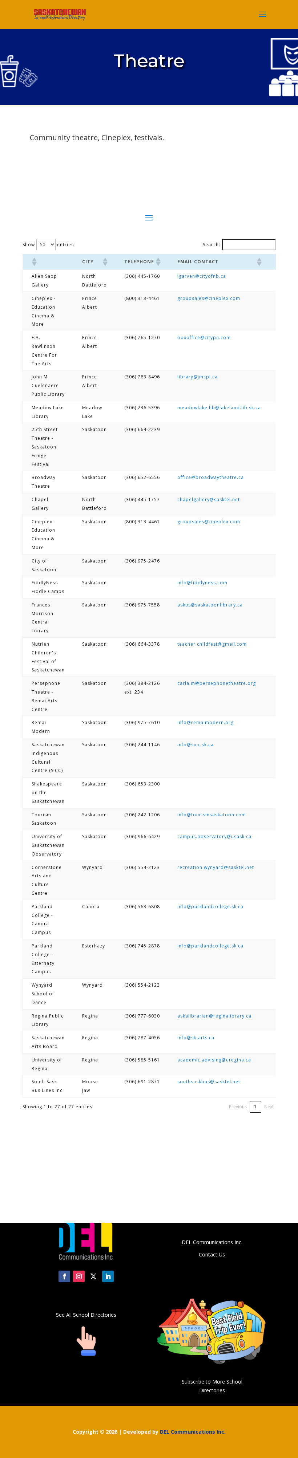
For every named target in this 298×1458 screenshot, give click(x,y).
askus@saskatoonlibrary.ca (210, 605)
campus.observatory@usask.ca (214, 836)
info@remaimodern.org (205, 722)
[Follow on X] (93, 1276)
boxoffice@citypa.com (204, 337)
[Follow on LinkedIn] (108, 1276)
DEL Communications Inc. (193, 1431)
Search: (211, 244)
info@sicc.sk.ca (195, 745)
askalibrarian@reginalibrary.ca (214, 1016)
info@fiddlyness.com (202, 583)
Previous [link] (238, 1107)
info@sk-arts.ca (195, 1038)
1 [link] (255, 1107)
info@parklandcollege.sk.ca (210, 906)
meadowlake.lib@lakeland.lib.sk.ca (219, 408)
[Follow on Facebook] (64, 1276)
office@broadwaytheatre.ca (210, 477)
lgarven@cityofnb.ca (201, 276)
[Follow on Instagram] (79, 1276)
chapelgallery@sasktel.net (208, 499)
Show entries (48, 244)
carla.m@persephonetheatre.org (216, 683)
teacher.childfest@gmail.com (212, 644)
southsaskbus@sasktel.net (208, 1082)
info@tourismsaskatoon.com (211, 815)
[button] (34, 261)
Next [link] (269, 1107)
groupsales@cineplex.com (208, 298)
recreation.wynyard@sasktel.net (215, 867)
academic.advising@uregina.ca (214, 1060)
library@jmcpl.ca (197, 377)
